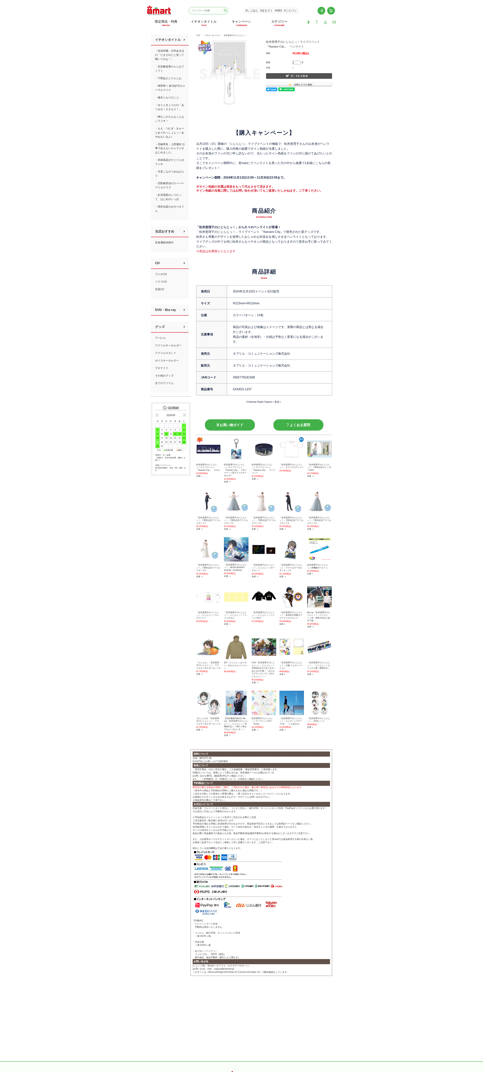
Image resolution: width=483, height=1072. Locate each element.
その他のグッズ (164, 375)
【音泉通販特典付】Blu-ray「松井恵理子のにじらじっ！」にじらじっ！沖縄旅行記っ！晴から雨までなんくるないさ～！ (236, 723)
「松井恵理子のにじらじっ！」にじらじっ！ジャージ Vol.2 (263, 615)
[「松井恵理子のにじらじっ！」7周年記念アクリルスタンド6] (208, 549)
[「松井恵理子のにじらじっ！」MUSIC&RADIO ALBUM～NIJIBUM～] (236, 549)
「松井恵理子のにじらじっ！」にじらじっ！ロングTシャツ (207, 615)
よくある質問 (300, 425)
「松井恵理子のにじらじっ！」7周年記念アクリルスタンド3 (264, 520)
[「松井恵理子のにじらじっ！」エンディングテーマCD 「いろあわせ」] (291, 703)
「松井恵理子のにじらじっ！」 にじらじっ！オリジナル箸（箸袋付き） (318, 665)
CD (157, 263)
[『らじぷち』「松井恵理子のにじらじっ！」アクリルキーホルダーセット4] (208, 647)
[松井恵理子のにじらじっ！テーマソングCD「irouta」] (264, 703)
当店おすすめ (164, 231)
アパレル (160, 337)
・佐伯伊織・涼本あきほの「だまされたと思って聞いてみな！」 (169, 55)
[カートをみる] (331, 10)
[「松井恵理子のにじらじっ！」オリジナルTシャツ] (291, 449)
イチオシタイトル (212, 35)
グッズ (160, 327)
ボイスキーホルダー (167, 360)
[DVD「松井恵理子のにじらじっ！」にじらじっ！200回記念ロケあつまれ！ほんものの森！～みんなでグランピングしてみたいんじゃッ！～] (264, 647)
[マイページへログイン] (321, 10)
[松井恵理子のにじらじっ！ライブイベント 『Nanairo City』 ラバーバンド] (264, 449)
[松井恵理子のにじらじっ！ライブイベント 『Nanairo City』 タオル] (208, 449)
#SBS (278, 10)
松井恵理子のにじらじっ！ (235, 35)
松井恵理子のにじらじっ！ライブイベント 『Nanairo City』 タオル (208, 467)
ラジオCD (161, 274)
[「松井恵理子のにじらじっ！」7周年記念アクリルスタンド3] (264, 502)
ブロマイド (161, 368)
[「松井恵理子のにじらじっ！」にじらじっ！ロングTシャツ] (208, 597)
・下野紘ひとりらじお (168, 78)
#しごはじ (251, 10)
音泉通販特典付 (164, 242)
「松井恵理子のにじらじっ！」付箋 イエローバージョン (291, 665)
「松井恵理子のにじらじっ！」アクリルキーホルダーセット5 (290, 567)
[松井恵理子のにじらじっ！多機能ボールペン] (319, 549)
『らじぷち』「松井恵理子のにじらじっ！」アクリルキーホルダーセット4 (208, 665)
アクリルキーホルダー (168, 345)
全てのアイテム (164, 383)
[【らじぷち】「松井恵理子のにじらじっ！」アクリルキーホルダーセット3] (208, 703)
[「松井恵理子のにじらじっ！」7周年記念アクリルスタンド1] (208, 502)
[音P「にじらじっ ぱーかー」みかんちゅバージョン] (236, 647)
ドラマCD (161, 281)
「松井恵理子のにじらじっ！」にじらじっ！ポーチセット (263, 567)
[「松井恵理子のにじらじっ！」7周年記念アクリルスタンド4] (291, 502)
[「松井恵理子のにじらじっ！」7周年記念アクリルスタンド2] (236, 502)
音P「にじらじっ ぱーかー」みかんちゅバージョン (235, 665)
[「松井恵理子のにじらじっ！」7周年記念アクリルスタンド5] (319, 502)
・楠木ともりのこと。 (168, 97)
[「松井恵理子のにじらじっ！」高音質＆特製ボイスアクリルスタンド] (291, 597)
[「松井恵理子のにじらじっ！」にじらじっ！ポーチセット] (264, 549)
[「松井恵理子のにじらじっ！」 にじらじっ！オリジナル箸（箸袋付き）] (319, 647)
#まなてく (266, 10)
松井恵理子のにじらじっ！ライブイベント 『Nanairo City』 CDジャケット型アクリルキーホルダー (235, 470)
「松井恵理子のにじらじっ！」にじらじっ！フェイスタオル (235, 615)
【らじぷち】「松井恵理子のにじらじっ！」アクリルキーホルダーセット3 (208, 721)
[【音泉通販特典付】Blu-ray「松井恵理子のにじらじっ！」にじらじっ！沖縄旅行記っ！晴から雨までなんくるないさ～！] (236, 703)
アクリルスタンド (165, 352)
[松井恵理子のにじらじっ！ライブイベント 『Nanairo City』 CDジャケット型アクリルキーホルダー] (236, 449)
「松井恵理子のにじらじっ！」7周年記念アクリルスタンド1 (208, 520)
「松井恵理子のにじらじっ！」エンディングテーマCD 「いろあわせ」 (290, 721)
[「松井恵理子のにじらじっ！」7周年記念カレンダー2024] (319, 449)
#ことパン (290, 10)
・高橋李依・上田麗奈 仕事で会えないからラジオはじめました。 (170, 148)
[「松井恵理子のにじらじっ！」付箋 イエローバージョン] (291, 647)
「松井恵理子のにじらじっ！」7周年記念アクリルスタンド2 (236, 520)
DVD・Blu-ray (165, 310)
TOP (198, 35)
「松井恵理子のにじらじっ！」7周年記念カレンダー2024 (319, 467)
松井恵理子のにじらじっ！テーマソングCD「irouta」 (262, 721)
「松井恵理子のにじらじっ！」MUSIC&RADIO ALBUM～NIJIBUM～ (235, 567)
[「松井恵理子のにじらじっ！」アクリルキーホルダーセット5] (291, 549)
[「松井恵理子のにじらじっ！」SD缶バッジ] (319, 703)
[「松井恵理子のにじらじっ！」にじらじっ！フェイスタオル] (236, 597)
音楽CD (159, 289)
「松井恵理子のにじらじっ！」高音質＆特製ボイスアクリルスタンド (290, 615)
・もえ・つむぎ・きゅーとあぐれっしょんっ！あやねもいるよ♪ (169, 132)
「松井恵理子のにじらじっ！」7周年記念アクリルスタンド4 (291, 520)
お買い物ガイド (231, 425)
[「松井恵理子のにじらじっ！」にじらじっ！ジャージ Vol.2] (264, 597)
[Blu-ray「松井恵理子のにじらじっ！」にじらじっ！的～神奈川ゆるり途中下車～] (319, 597)
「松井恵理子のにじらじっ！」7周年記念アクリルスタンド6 (208, 567)
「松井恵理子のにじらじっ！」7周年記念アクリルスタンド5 (319, 520)
